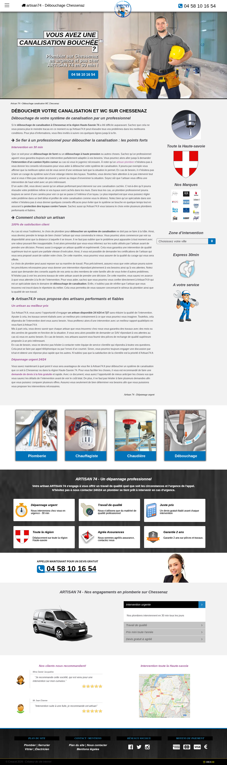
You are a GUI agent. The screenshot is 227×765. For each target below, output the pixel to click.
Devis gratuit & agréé (139, 639)
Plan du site (76, 745)
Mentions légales (88, 749)
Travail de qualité (136, 625)
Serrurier (44, 745)
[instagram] (147, 748)
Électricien (42, 749)
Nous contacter (97, 745)
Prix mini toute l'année (139, 632)
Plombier (30, 745)
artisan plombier (125, 162)
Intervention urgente (138, 604)
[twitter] (139, 748)
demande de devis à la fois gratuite (31, 374)
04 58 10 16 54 (200, 6)
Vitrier (29, 749)
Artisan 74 (15, 103)
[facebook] (130, 748)
